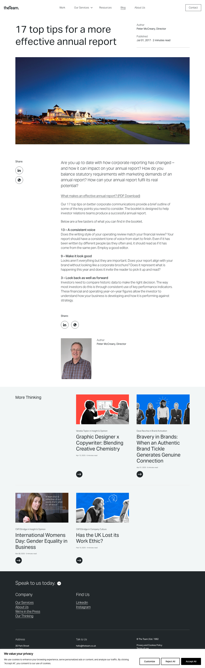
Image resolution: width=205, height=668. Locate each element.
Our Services (81, 7)
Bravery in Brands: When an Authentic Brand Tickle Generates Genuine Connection (158, 449)
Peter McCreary (146, 28)
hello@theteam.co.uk (86, 645)
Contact (193, 7)
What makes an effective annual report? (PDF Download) (100, 196)
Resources (105, 7)
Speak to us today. (35, 583)
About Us (140, 7)
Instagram (83, 607)
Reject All (170, 661)
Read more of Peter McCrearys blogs (117, 358)
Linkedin (82, 602)
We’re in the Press (27, 611)
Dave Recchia (143, 431)
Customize (149, 661)
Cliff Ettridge (21, 529)
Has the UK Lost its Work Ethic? (97, 538)
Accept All (191, 661)
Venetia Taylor (82, 431)
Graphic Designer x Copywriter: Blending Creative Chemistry (99, 443)
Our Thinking (24, 616)
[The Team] (11, 7)
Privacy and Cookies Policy (149, 645)
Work (62, 7)
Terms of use (143, 648)
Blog (123, 7)
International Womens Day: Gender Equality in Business (41, 541)
